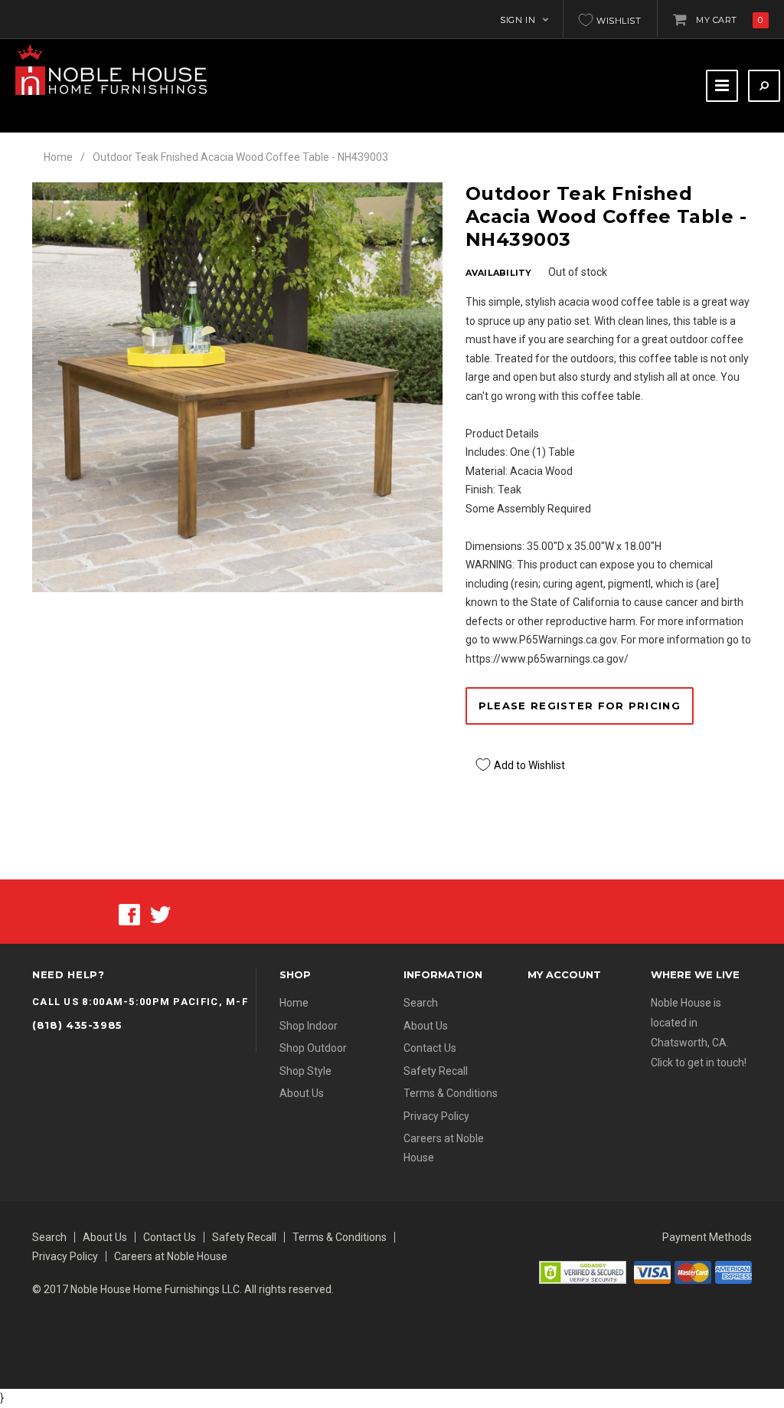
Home (58, 157)
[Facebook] (129, 913)
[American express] (733, 1271)
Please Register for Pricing (580, 705)
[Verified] (582, 1271)
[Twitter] (160, 913)
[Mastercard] (693, 1271)
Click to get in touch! (698, 1062)
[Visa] (652, 1271)
